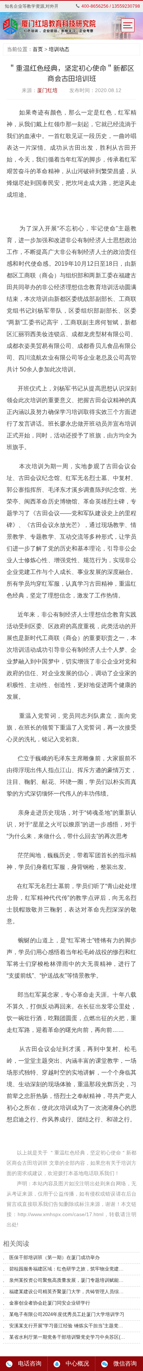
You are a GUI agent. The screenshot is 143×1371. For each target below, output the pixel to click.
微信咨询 (125, 1363)
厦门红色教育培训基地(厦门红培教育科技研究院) (50, 27)
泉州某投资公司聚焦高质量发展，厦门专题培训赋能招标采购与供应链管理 (67, 1280)
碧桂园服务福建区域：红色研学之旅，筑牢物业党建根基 (67, 1269)
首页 (38, 49)
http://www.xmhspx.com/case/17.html (60, 1214)
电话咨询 (29, 1363)
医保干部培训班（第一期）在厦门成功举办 (54, 1257)
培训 (126, 1163)
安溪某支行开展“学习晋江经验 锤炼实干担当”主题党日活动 (67, 1325)
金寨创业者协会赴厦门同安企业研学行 (49, 1303)
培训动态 (59, 49)
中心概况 (77, 1363)
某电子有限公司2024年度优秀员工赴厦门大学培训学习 (66, 1314)
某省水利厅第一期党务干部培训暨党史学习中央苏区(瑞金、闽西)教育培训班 (67, 1337)
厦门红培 (47, 90)
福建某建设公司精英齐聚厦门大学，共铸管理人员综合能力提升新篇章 (67, 1291)
